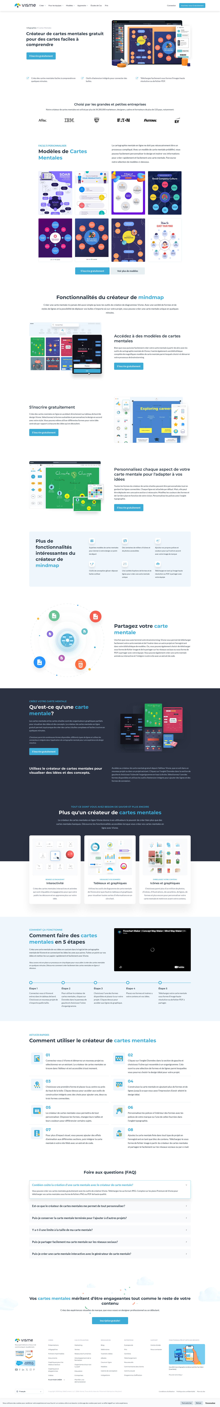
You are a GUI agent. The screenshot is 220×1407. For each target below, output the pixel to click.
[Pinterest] (34, 1369)
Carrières (127, 1354)
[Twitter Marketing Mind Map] (55, 240)
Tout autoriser (187, 1403)
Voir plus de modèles (127, 271)
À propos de (128, 1345)
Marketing (78, 1345)
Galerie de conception (109, 1371)
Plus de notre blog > (176, 1375)
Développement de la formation (83, 1359)
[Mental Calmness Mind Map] (165, 240)
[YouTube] (16, 1369)
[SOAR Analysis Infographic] (55, 193)
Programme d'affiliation (133, 1375)
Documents (52, 1358)
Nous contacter (156, 1349)
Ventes (77, 1349)
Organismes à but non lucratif (83, 1366)
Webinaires (105, 1349)
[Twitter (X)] (27, 1369)
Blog (102, 1345)
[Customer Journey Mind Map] (128, 193)
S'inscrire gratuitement (41, 56)
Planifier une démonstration (80, 1381)
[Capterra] (20, 1351)
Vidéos (50, 1375)
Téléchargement (130, 1358)
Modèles (69, 5)
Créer (41, 5)
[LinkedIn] (23, 1369)
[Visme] (25, 5)
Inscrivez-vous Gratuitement (192, 5)
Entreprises (79, 1375)
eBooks (103, 1358)
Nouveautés (128, 1362)
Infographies (53, 1349)
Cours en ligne (106, 1362)
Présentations (53, 1345)
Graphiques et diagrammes (53, 1370)
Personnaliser (210, 1403)
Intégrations (105, 1375)
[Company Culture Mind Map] (165, 193)
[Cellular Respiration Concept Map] (128, 240)
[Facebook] (19, 1369)
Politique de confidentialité (186, 1391)
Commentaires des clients (134, 1367)
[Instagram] (31, 1369)
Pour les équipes (54, 5)
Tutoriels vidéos (106, 1354)
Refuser (198, 1403)
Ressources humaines (83, 1354)
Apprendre (81, 5)
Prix (106, 5)
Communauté (129, 1371)
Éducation (78, 1371)
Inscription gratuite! (110, 1320)
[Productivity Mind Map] (92, 193)
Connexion (171, 5)
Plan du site (201, 1391)
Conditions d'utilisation (167, 1391)
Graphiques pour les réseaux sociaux (55, 1363)
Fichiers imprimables (56, 1354)
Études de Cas (96, 5)
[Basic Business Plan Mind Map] (92, 240)
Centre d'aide (156, 1345)
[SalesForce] (25, 1363)
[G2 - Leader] (29, 1351)
